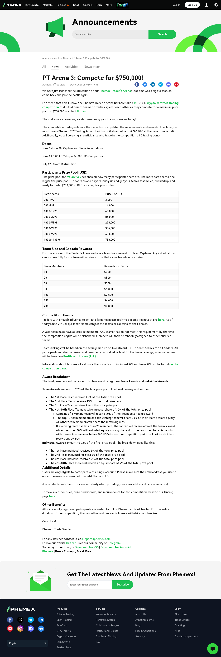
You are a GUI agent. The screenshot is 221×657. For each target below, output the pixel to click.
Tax (98, 641)
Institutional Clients (107, 630)
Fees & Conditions (145, 630)
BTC (136, 103)
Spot (76, 4)
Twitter (71, 543)
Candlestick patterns (187, 636)
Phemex (47, 551)
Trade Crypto (182, 619)
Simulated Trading (106, 636)
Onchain (87, 4)
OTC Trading (64, 630)
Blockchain (181, 614)
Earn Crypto (63, 641)
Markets (47, 4)
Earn (99, 4)
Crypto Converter (66, 636)
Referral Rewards (105, 619)
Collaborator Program (108, 625)
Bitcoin (81, 111)
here (52, 496)
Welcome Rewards (106, 614)
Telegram (114, 543)
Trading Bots (64, 647)
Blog (138, 625)
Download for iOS (87, 547)
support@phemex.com (95, 539)
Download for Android (116, 547)
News (66, 58)
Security (140, 636)
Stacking (180, 625)
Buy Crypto (32, 4)
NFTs (177, 630)
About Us (140, 614)
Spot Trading (64, 619)
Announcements (51, 58)
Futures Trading (65, 614)
